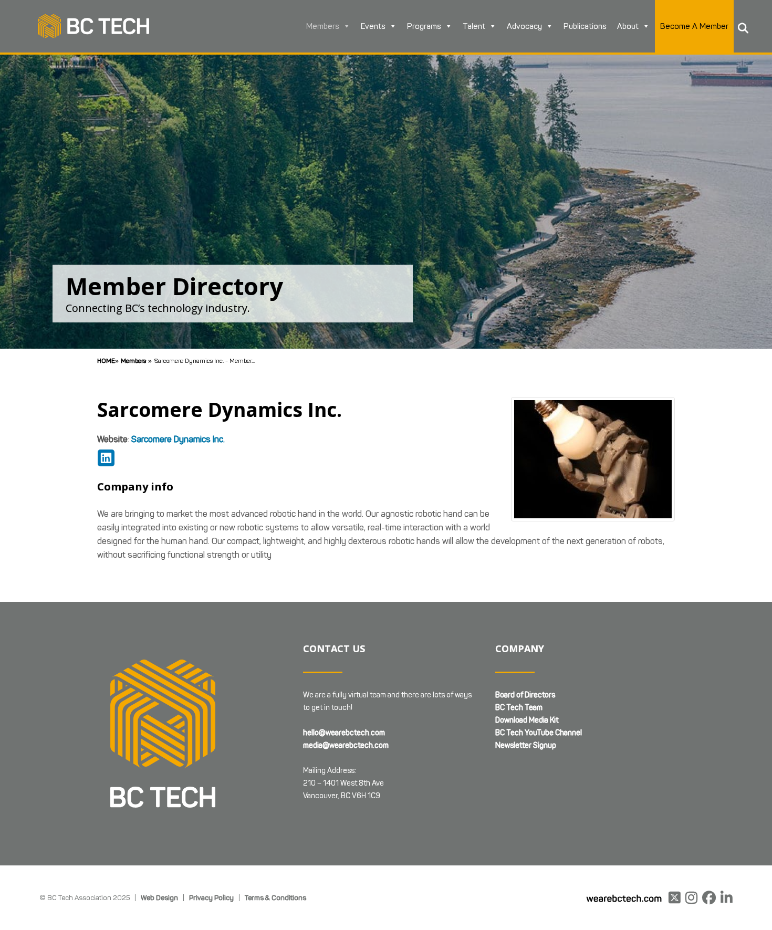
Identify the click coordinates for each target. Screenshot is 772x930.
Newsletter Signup (525, 745)
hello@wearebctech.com (344, 732)
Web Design (159, 897)
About (628, 26)
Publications (585, 26)
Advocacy (524, 26)
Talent (474, 26)
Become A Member (694, 26)
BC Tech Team (519, 707)
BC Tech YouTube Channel (538, 732)
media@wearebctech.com (346, 745)
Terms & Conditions (275, 897)
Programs (424, 26)
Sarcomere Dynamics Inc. (178, 439)
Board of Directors (525, 695)
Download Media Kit (526, 720)
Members (322, 26)
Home (106, 360)
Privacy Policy (211, 897)
